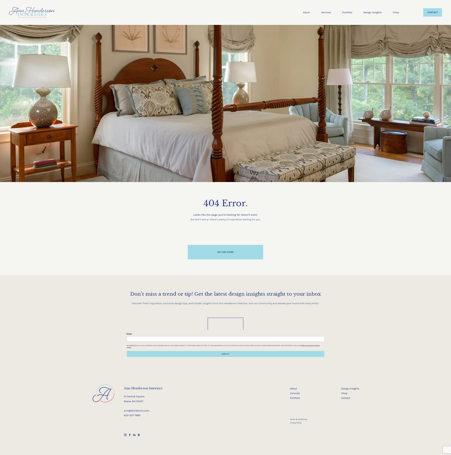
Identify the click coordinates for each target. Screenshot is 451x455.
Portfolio (347, 12)
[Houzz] (138, 434)
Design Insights (373, 12)
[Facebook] (129, 434)
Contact (432, 12)
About (306, 12)
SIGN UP (225, 354)
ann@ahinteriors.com (136, 410)
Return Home (225, 252)
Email (129, 334)
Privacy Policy (295, 423)
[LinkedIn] (134, 434)
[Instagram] (125, 434)
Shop (396, 12)
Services (326, 12)
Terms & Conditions (298, 419)
